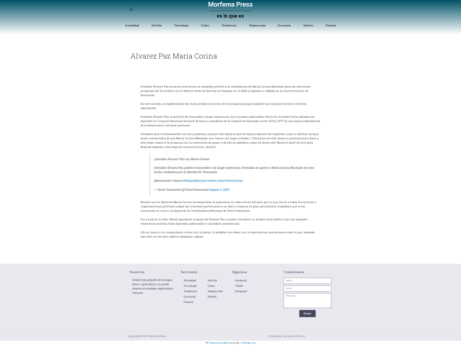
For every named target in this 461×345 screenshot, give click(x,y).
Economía (284, 25)
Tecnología (181, 25)
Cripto (205, 25)
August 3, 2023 (219, 189)
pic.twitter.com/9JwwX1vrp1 (222, 180)
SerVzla (156, 25)
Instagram (241, 291)
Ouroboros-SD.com (294, 336)
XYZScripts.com (248, 342)
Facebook (241, 280)
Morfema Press (230, 4)
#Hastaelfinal (191, 180)
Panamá (331, 25)
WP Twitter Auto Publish (216, 342)
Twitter (239, 286)
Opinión (308, 25)
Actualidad (132, 25)
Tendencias (228, 25)
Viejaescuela (257, 25)
